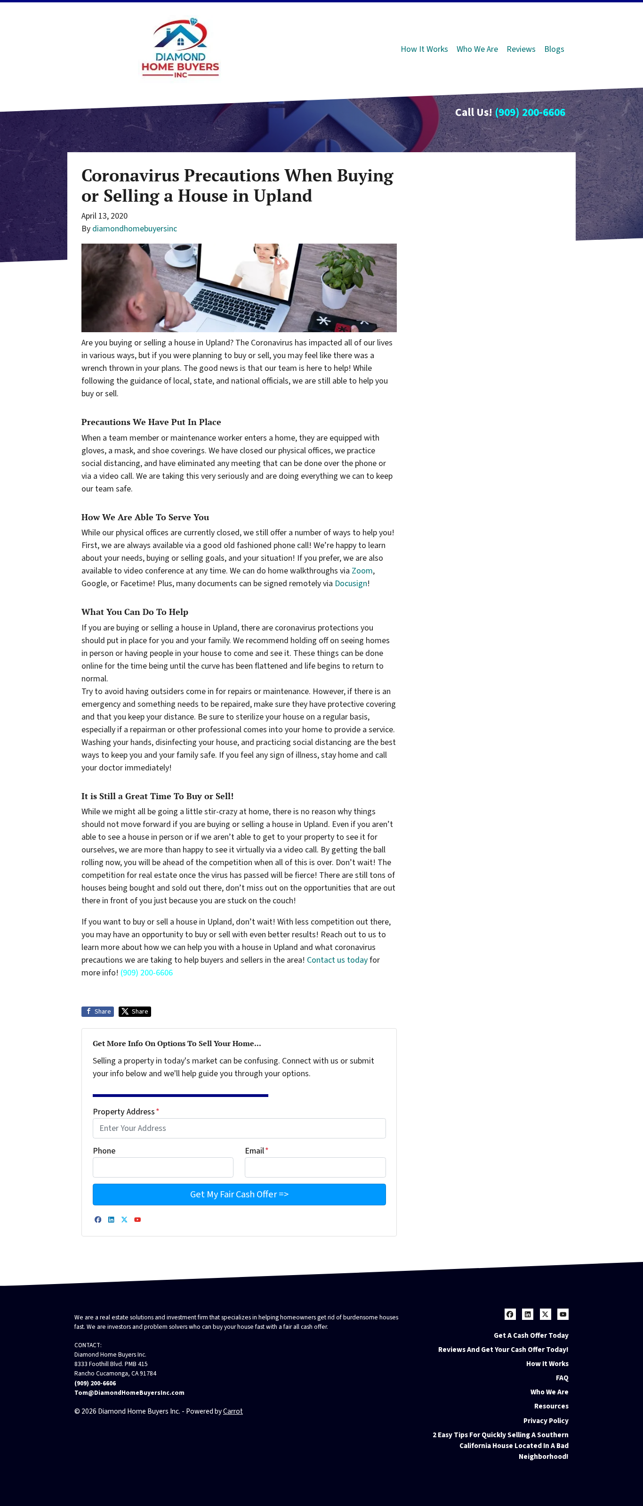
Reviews (521, 49)
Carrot (233, 1411)
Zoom (362, 571)
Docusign (351, 583)
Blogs (554, 49)
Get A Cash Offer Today (531, 1335)
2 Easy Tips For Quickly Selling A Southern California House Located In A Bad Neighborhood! (501, 1446)
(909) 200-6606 (530, 112)
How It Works (424, 49)
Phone (104, 1151)
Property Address (126, 1112)
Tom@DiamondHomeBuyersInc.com (129, 1392)
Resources (551, 1406)
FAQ (562, 1378)
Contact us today (337, 960)
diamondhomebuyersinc (134, 229)
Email (257, 1151)
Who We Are (477, 49)
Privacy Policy (546, 1421)
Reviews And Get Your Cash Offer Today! (503, 1349)
